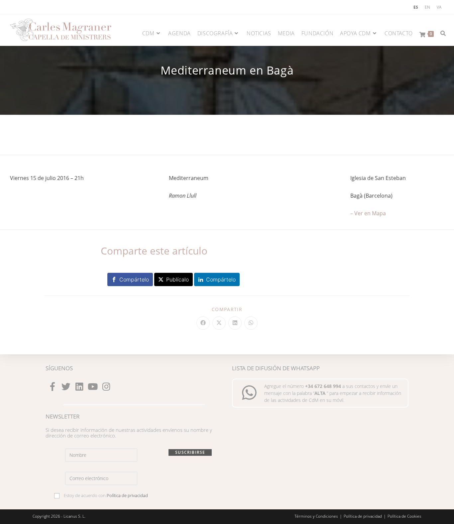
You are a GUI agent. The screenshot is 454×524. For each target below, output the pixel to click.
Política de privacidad (127, 495)
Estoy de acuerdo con (105, 495)
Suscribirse (190, 452)
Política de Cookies (404, 516)
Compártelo (134, 279)
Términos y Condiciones (316, 516)
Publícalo (177, 279)
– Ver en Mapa (368, 213)
